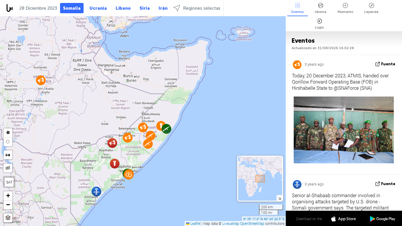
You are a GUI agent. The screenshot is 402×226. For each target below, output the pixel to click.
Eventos (297, 12)
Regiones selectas (201, 8)
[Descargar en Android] (383, 220)
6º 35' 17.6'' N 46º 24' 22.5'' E (264, 218)
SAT (9, 182)
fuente (388, 64)
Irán (163, 8)
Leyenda (371, 12)
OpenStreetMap (252, 223)
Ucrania (98, 8)
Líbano (123, 8)
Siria (144, 8)
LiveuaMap (230, 223)
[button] (148, 143)
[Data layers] (8, 217)
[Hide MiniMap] (279, 198)
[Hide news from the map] (8, 168)
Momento (345, 12)
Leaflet (195, 223)
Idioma (320, 12)
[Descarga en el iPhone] (344, 220)
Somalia (72, 8)
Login (319, 27)
